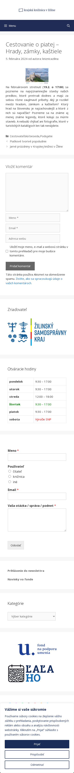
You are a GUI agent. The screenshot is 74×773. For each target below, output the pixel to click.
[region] (37, 738)
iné (15, 482)
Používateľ (16, 467)
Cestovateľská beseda (24, 136)
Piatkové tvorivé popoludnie (28, 141)
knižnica (18, 477)
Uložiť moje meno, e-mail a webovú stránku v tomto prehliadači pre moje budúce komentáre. (39, 251)
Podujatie (46, 136)
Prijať (37, 744)
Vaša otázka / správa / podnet (32, 506)
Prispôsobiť (37, 754)
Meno (13, 451)
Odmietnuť (37, 765)
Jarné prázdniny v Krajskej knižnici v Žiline (36, 146)
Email (13, 490)
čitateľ (17, 471)
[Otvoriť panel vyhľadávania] (68, 25)
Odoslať (16, 545)
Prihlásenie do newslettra (26, 571)
